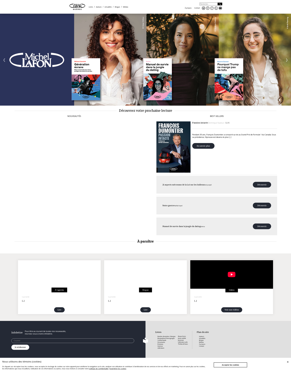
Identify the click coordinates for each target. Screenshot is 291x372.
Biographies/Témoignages (166, 338)
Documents (161, 342)
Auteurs (201, 336)
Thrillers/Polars (183, 344)
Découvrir (262, 185)
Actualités (202, 338)
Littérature (161, 348)
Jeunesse (181, 340)
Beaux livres (182, 336)
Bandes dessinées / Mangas (166, 336)
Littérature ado (183, 342)
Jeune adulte (182, 338)
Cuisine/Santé (162, 340)
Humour (160, 346)
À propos (202, 344)
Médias (201, 342)
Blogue (201, 340)
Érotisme (160, 344)
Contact (201, 346)
